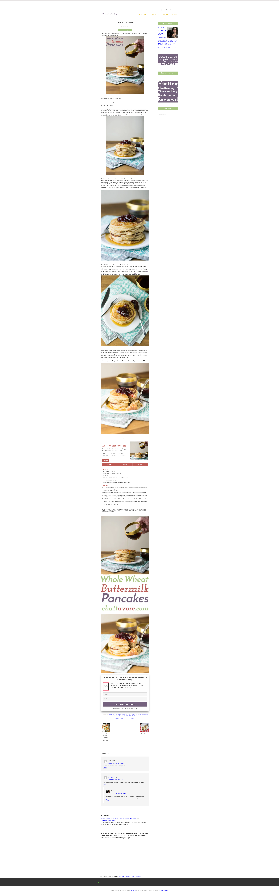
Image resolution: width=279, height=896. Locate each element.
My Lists (125, 464)
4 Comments (132, 718)
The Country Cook (122, 438)
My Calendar (140, 464)
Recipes (135, 715)
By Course (122, 714)
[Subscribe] (175, 77)
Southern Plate (142, 438)
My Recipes (109, 464)
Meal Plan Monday (133, 438)
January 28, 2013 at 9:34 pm (118, 793)
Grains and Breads (143, 714)
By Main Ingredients (131, 714)
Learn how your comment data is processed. (130, 876)
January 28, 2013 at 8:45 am (115, 779)
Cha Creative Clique (163, 890)
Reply (105, 767)
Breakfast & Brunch (114, 714)
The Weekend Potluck (111, 438)
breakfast (130, 717)
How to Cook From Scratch (120, 715)
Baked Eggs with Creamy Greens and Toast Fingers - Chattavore (118, 819)
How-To (131, 715)
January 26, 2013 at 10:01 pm (116, 763)
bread (125, 717)
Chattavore (115, 7)
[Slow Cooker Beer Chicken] (106, 731)
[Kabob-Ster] (144, 731)
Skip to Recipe (125, 30)
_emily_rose (111, 777)
